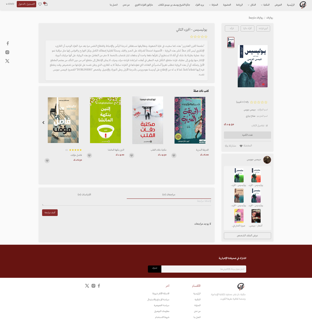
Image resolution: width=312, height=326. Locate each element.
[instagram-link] (7, 52)
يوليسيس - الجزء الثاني (256, 206)
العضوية (227, 5)
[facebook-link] (8, 43)
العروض (278, 5)
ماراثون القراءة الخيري (144, 5)
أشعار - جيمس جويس (256, 226)
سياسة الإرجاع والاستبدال (158, 299)
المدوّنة (197, 305)
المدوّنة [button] (214, 5)
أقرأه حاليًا (247, 28)
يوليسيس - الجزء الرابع (256, 185)
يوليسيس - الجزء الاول (239, 185)
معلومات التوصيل (161, 311)
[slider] (199, 37)
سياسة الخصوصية (161, 305)
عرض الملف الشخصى (247, 236)
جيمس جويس (250, 109)
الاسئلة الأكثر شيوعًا (160, 293)
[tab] (169, 195)
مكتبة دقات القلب (158, 150)
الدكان (253, 5)
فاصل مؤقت (76, 155)
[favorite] (40, 4)
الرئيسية (290, 5)
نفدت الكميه (247, 135)
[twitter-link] (87, 285)
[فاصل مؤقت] (63, 120)
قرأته (232, 28)
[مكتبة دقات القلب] (147, 120)
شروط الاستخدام (162, 317)
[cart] (46, 4)
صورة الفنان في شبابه (239, 226)
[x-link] (7, 61)
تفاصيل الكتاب (257, 125)
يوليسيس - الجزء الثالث (239, 206)
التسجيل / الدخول (26, 4)
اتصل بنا (113, 5)
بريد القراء (199, 5)
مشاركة (232, 146)
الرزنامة (239, 5)
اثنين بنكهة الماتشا (116, 150)
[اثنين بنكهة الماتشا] (105, 120)
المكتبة (266, 5)
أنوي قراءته (263, 28)
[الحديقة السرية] (190, 120)
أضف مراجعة (50, 212)
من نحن (126, 5)
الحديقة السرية (202, 150)
